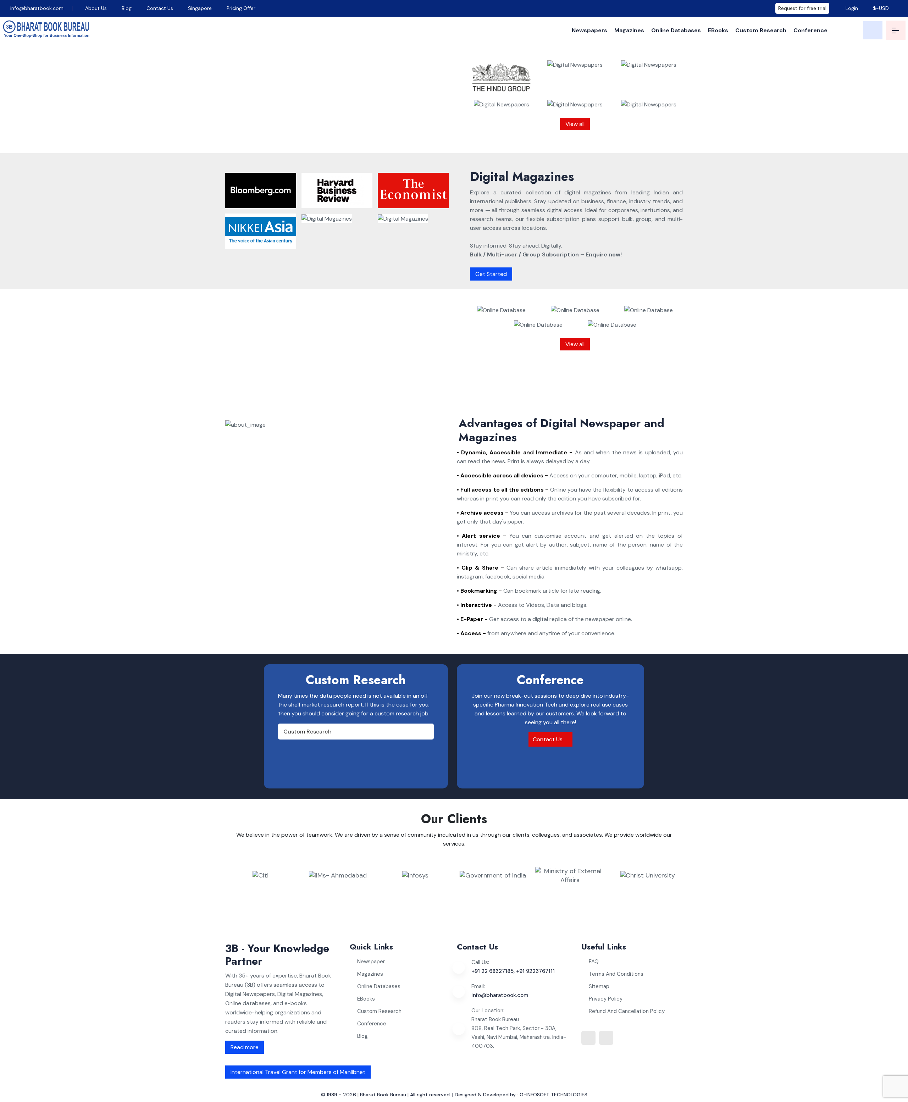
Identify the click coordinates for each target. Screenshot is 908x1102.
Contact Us (159, 8)
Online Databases (676, 30)
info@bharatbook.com (36, 8)
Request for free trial (802, 8)
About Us (96, 8)
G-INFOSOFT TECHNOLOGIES (553, 1094)
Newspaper (371, 961)
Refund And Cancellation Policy (627, 1011)
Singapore (200, 8)
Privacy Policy (605, 998)
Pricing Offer (241, 8)
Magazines (629, 30)
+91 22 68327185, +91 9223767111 (513, 971)
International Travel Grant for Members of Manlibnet (298, 1072)
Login (851, 8)
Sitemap (599, 986)
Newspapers (589, 30)
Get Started (491, 274)
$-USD (881, 8)
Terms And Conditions (616, 974)
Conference (810, 30)
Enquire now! (359, 138)
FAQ (594, 961)
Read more (245, 1047)
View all (575, 124)
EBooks (718, 30)
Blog (127, 8)
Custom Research (760, 30)
